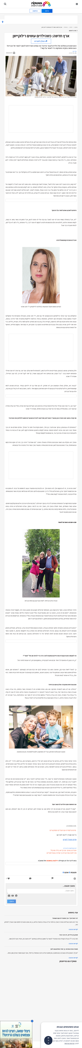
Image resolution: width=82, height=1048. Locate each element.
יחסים (71, 27)
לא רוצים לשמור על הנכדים (69, 848)
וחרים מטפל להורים (69, 839)
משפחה (66, 27)
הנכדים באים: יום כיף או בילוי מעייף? (63, 850)
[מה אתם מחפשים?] (5, 4)
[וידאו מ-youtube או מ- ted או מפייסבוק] (12, 895)
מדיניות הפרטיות (69, 1043)
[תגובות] (30, 878)
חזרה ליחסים (73, 31)
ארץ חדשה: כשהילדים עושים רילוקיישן (52, 27)
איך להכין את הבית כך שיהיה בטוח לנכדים (61, 853)
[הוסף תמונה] (9, 895)
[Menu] (76, 4)
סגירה (48, 1040)
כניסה (47, 11)
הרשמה (35, 11)
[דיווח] (52, 878)
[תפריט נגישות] (2, 21)
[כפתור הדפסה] (74, 878)
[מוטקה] (41, 4)
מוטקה (76, 27)
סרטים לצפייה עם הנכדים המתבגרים (62, 830)
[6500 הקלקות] (16, 1034)
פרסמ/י (12, 901)
